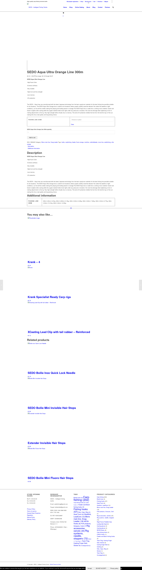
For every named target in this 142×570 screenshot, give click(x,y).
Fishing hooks (81, 510)
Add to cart (32, 137)
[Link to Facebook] (110, 1)
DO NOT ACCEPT (101, 568)
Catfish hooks (101, 534)
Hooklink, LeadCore (82, 515)
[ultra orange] (49, 13)
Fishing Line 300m (35, 120)
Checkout (99, 1)
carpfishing (68, 142)
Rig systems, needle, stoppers (81, 534)
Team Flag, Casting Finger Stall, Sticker (82, 543)
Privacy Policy (31, 509)
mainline (86, 142)
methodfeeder (93, 142)
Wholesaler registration (72, 1)
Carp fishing (81, 498)
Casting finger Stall (102, 545)
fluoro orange (80, 142)
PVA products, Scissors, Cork (82, 524)
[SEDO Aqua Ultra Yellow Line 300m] (140, 285)
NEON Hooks (100, 530)
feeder (74, 142)
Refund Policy (31, 517)
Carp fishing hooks (79, 502)
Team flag (78, 541)
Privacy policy (114, 568)
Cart (94, 1)
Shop (81, 1)
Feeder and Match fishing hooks (106, 536)
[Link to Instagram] (113, 1)
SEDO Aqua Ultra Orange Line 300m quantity (39, 129)
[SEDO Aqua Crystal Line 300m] (1, 285)
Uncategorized (85, 545)
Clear (72, 124)
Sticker (99, 551)
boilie (63, 142)
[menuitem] (73, 1)
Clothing (99, 547)
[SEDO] (37, 7)
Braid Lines (100, 499)
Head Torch (79, 514)
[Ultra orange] (41, 52)
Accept (90, 568)
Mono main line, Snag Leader (49, 142)
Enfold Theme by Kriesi (55, 564)
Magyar (106, 1)
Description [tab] (31, 146)
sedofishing (107, 142)
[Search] (113, 7)
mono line (100, 142)
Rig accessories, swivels (82, 528)
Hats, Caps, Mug (84, 512)
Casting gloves (101, 526)
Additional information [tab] (34, 148)
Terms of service (31, 511)
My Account (88, 1)
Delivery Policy (31, 519)
